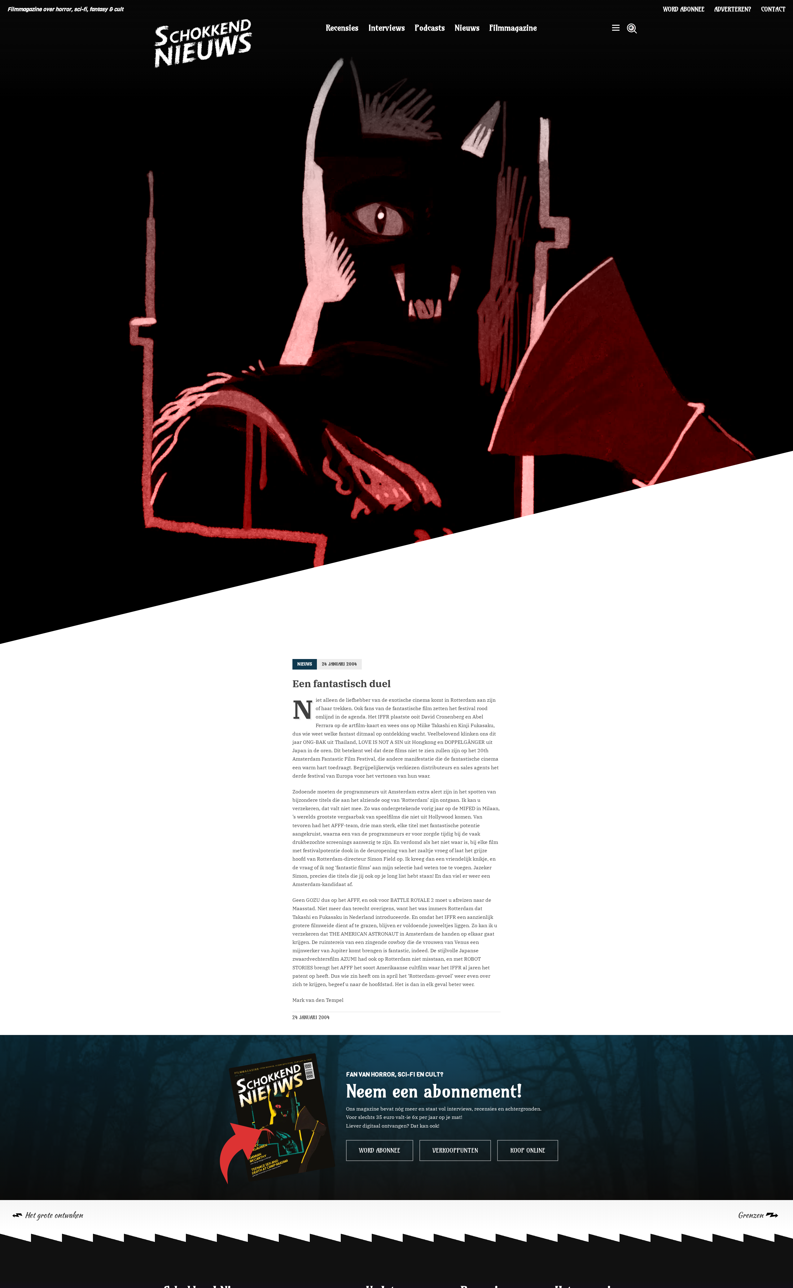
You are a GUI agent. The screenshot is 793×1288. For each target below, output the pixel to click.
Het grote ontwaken (54, 1215)
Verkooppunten (455, 1150)
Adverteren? (732, 9)
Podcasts (430, 28)
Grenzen (750, 1215)
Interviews (386, 28)
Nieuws (467, 28)
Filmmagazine (513, 28)
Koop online (527, 1150)
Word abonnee (683, 9)
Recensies (342, 28)
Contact (773, 9)
